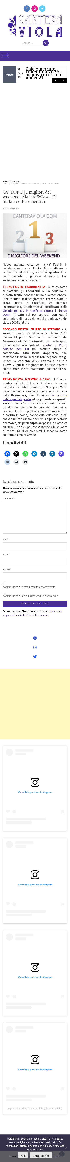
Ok (23, 1156)
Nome (6, 539)
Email (6, 554)
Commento (9, 498)
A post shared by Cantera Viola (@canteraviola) (35, 1108)
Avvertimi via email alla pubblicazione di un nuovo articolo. (31, 595)
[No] (65, 1148)
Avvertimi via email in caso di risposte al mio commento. (29, 586)
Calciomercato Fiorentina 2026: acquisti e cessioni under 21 (44, 73)
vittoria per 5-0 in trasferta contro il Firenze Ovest (35, 313)
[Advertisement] (35, 131)
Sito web (7, 569)
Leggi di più (41, 1156)
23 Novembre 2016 (11, 208)
